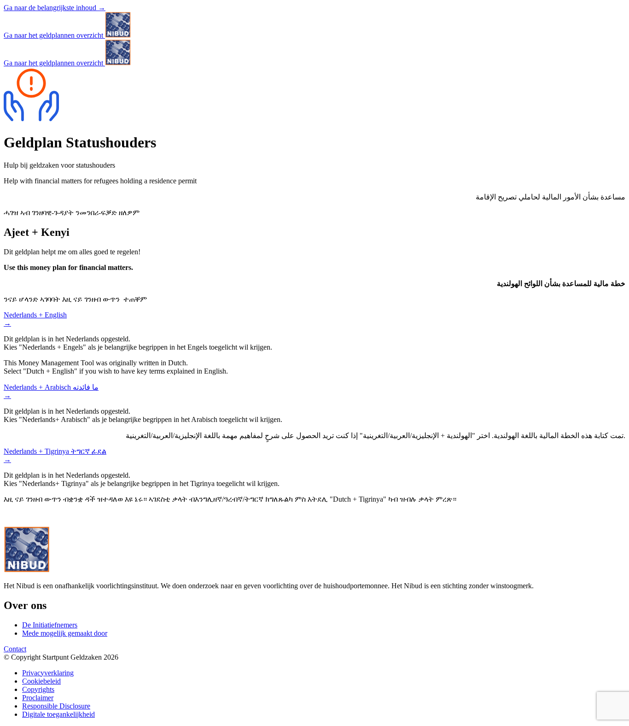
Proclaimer (37, 698)
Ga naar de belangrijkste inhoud (54, 8)
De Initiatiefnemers (49, 625)
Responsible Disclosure (56, 706)
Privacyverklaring (48, 673)
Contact (15, 649)
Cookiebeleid (41, 681)
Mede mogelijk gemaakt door (64, 633)
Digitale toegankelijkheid (58, 714)
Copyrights (38, 689)
